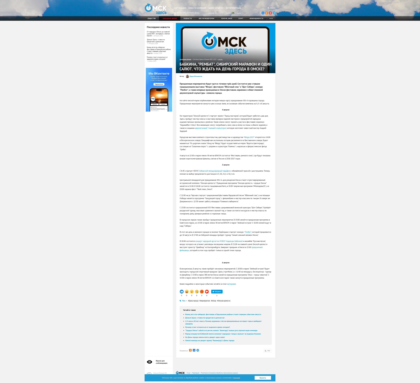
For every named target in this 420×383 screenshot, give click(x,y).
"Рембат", (248, 232)
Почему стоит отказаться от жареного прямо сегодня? (207, 327)
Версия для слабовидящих (161, 362)
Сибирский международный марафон (214, 171)
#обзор (213, 301)
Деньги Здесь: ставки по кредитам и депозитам (204, 318)
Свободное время (170, 18)
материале (231, 284)
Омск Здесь (156, 9)
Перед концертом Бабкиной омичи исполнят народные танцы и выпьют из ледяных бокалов (223, 334)
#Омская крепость (223, 301)
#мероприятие (205, 301)
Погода (211, 13)
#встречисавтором (206, 18)
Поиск (272, 8)
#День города (193, 301)
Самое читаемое (216, 8)
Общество (152, 18)
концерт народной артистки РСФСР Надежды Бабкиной (218, 241)
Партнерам (195, 373)
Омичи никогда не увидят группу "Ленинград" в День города (209, 340)
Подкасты (188, 18)
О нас (188, 373)
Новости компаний (197, 8)
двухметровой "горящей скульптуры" (210, 128)
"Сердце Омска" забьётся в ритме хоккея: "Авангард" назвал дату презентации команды (221, 330)
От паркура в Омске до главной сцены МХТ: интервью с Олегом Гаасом (158, 34)
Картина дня (180, 8)
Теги (183, 301)
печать (220, 59)
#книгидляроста (256, 18)
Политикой (236, 378)
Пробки (228, 13)
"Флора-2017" (249, 137)
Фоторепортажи (233, 8)
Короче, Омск (226, 18)
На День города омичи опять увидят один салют (205, 337)
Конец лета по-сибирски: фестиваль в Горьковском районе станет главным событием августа (223, 314)
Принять (263, 378)
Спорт (240, 18)
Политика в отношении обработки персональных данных (219, 373)
